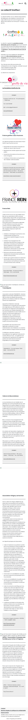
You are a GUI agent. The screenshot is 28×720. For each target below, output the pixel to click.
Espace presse (5, 712)
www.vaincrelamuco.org (9, 459)
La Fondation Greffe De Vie (11, 88)
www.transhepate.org (8, 353)
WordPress (18, 718)
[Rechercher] (25, 3)
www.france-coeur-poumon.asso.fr (12, 176)
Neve (8, 718)
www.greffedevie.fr (8, 111)
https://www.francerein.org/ (10, 275)
